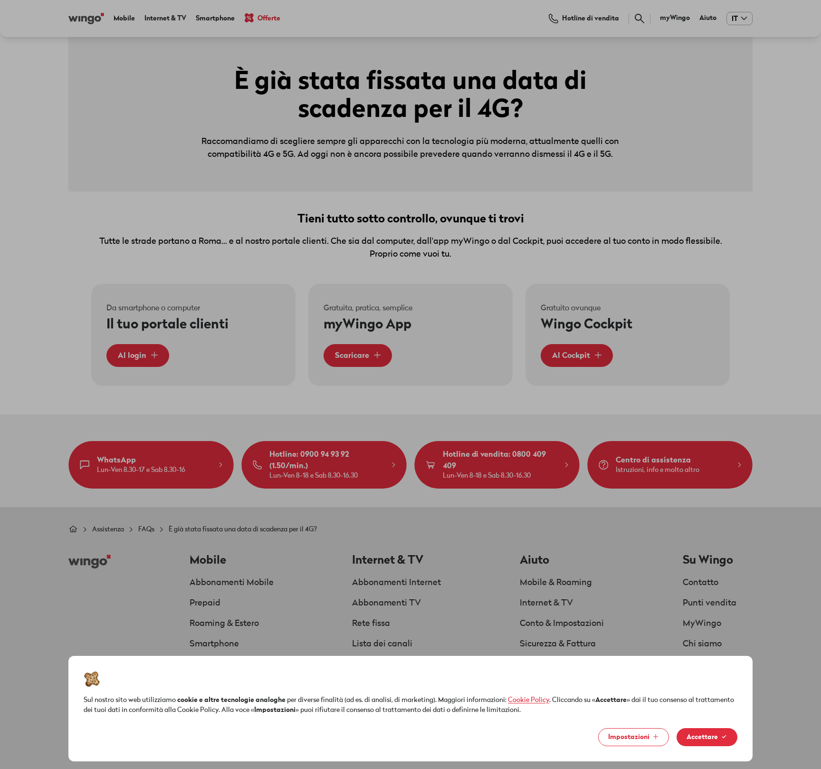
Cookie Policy (528, 700)
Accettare (702, 737)
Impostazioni (628, 737)
